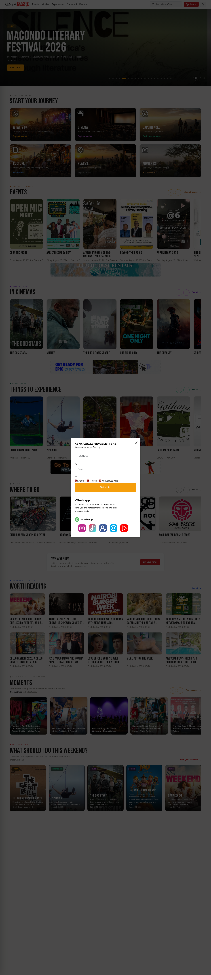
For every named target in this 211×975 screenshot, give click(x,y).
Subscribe (105, 487)
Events (80, 480)
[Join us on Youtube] (124, 528)
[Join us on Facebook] (103, 528)
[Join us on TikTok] (92, 528)
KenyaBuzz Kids (109, 480)
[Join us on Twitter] (113, 528)
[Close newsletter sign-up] (135, 443)
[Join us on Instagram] (82, 528)
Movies (93, 480)
